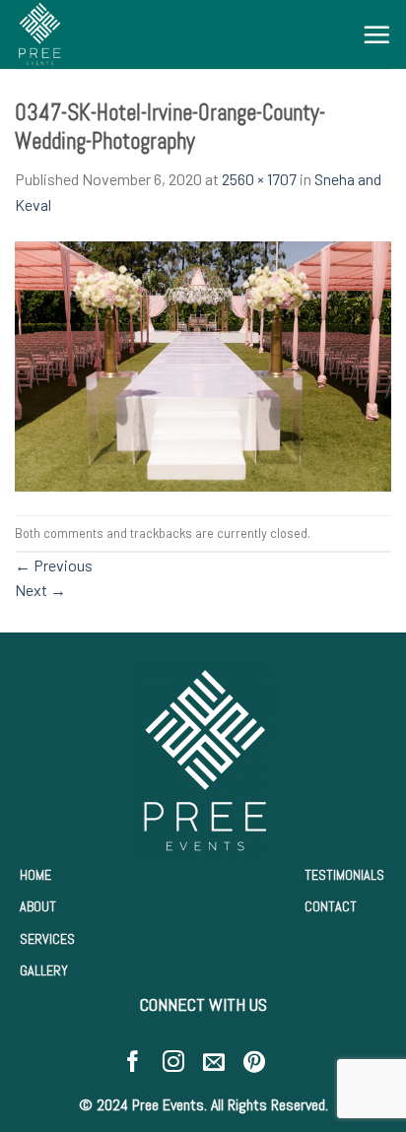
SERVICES (47, 939)
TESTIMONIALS (344, 875)
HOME (35, 875)
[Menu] (376, 34)
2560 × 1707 (259, 178)
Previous (54, 565)
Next (40, 589)
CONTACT (330, 906)
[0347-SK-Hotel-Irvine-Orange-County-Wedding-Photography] (203, 364)
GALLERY (44, 970)
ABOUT (38, 906)
